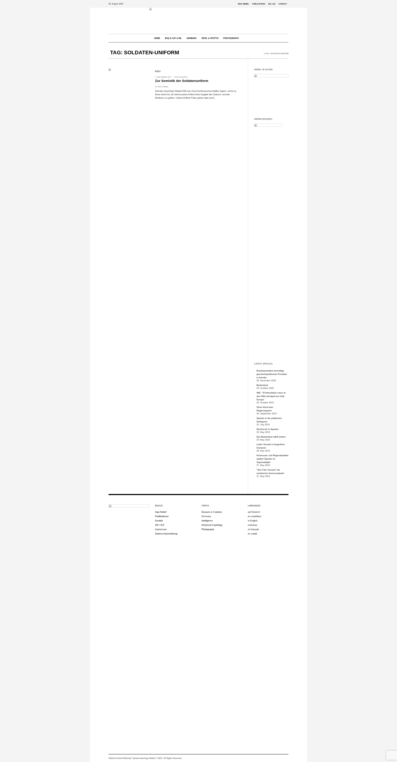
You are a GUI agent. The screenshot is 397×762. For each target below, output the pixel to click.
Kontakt (159, 520)
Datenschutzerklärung (166, 533)
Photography (181, 77)
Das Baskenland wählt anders (271, 437)
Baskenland (262, 385)
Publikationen (162, 516)
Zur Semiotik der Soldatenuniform (181, 81)
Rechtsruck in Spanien (267, 429)
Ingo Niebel (163, 87)
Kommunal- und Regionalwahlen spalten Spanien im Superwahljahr (272, 458)
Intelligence (207, 520)
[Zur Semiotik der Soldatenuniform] (129, 88)
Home (266, 53)
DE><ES (159, 525)
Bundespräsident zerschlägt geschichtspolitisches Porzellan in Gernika (271, 374)
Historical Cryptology (212, 525)
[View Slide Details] (271, 91)
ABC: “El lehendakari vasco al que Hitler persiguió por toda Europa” (270, 396)
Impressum (161, 529)
